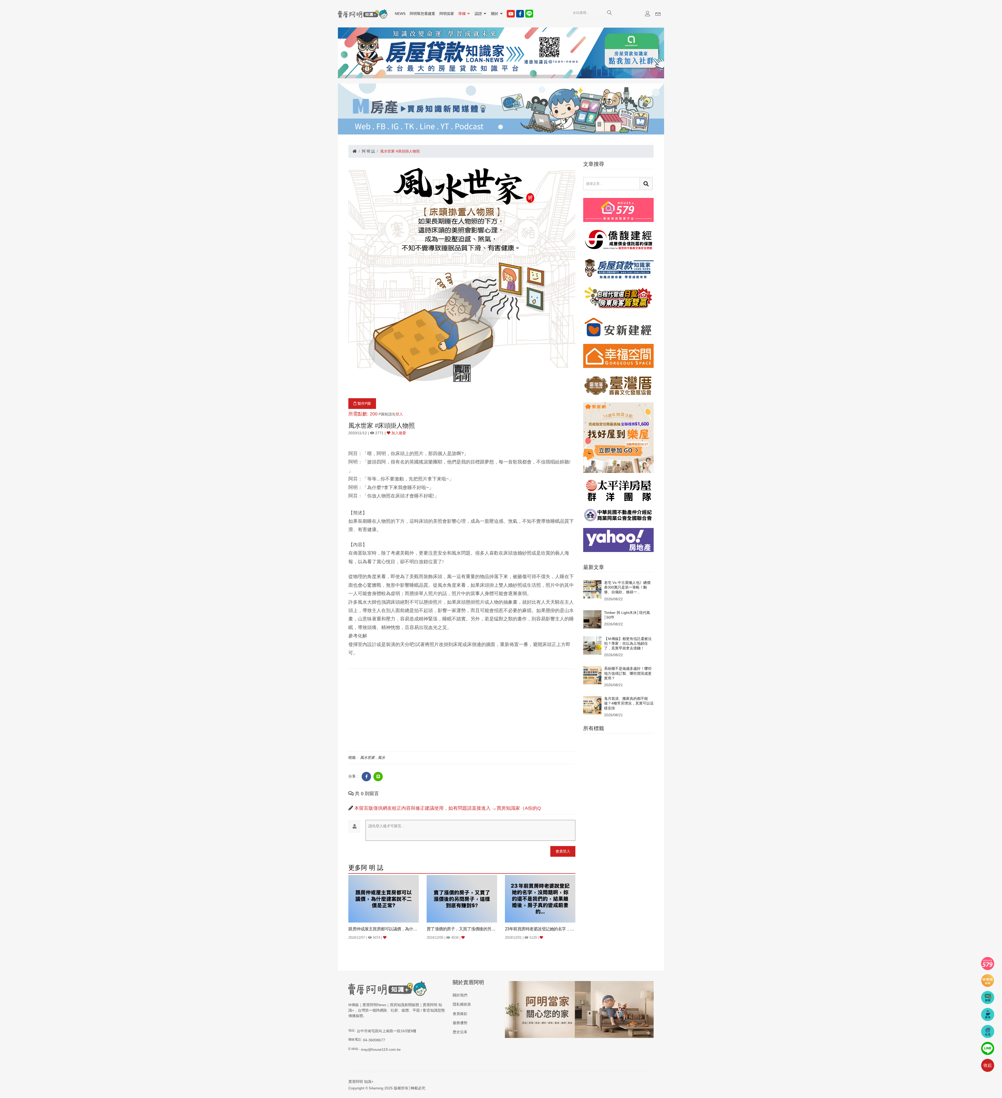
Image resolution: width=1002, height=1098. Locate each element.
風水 (381, 757)
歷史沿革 (460, 1032)
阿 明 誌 (368, 151)
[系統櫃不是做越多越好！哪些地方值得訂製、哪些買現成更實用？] (592, 675)
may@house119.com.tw (381, 1049)
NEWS (400, 13)
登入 (399, 414)
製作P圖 (363, 403)
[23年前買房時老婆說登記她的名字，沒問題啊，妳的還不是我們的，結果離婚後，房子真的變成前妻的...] (540, 898)
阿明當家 (446, 13)
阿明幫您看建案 (422, 13)
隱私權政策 (462, 1004)
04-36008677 (374, 1040)
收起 (987, 1065)
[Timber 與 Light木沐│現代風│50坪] (592, 619)
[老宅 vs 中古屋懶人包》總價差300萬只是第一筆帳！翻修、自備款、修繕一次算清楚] (592, 589)
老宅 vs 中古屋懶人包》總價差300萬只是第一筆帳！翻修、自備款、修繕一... (627, 587)
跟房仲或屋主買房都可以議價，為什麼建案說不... (383, 929)
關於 (495, 13)
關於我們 (460, 995)
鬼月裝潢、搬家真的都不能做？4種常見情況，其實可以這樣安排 (629, 703)
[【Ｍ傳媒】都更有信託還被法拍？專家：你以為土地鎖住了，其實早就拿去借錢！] (592, 645)
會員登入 (563, 851)
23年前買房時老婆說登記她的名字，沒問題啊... (540, 929)
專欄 (462, 13)
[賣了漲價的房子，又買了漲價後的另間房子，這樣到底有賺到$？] (462, 898)
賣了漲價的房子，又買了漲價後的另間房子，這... (462, 929)
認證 (479, 13)
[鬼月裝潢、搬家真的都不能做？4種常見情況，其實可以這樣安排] (592, 705)
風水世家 (367, 757)
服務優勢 (460, 1023)
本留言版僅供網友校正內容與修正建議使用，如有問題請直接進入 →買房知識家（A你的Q (447, 808)
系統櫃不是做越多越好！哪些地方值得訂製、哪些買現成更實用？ (628, 673)
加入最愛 (398, 433)
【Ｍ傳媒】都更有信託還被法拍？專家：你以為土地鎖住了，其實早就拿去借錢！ (628, 643)
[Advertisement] (461, 709)
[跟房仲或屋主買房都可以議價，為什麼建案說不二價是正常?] (383, 898)
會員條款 (460, 1014)
